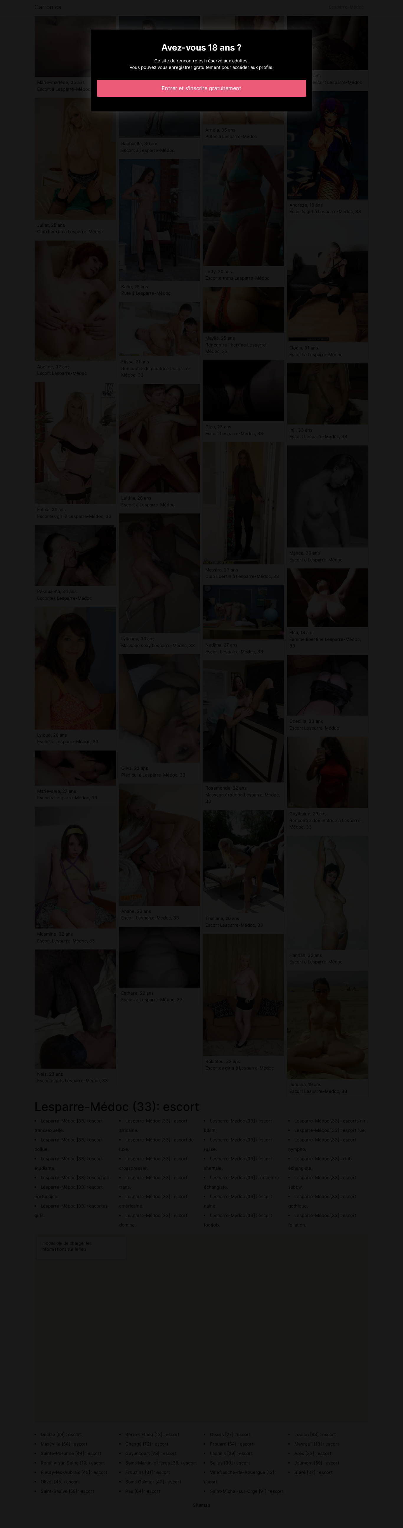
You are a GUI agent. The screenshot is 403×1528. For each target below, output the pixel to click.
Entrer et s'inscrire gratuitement (201, 88)
